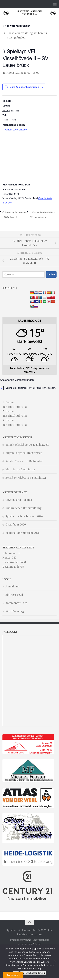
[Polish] (49, 297)
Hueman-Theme (32, 944)
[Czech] (32, 302)
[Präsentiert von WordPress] (29, 940)
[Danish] (36, 297)
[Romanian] (40, 302)
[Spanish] (49, 293)
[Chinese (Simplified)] (53, 302)
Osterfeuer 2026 (15, 524)
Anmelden (12, 586)
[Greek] (36, 302)
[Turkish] (53, 297)
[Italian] (53, 293)
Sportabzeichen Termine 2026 (24, 516)
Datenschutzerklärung (33, 973)
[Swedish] (40, 297)
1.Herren (7, 129)
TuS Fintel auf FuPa (14, 407)
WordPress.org (14, 611)
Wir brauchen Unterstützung (23, 508)
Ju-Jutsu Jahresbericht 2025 (22, 533)
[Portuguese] (32, 297)
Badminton (36, 461)
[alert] (29, 388)
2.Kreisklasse (20, 129)
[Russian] (36, 306)
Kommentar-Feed (16, 603)
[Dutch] (40, 293)
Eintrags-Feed (14, 595)
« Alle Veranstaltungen (16, 26)
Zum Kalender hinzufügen (24, 87)
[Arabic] (45, 302)
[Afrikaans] (32, 306)
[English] (36, 293)
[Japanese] (49, 302)
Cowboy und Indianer (18, 500)
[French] (45, 293)
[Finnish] (45, 297)
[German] (32, 293)
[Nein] (55, 961)
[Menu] (55, 4)
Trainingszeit (41, 444)
